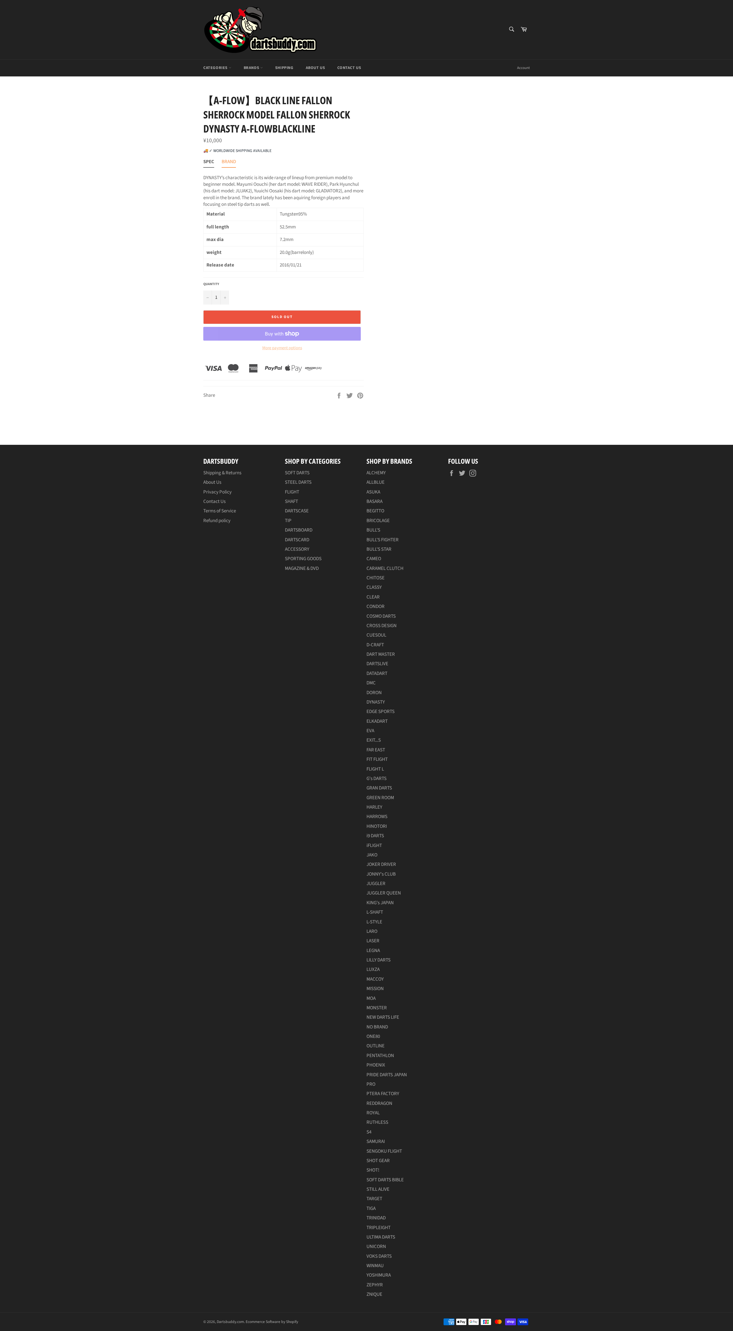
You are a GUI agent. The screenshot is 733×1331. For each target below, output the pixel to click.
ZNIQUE (374, 1294)
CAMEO (373, 558)
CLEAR (373, 597)
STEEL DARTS (298, 482)
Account (523, 67)
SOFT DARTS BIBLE (385, 1179)
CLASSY (374, 587)
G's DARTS (376, 778)
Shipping (284, 68)
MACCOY (375, 979)
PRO (370, 1084)
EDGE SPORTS (380, 711)
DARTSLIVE (377, 663)
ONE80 (373, 1036)
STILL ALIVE (377, 1189)
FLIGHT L (375, 769)
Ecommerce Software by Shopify (272, 1321)
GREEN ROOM (380, 797)
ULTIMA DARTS (380, 1237)
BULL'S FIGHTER (382, 539)
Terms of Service (219, 510)
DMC (371, 683)
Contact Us (349, 68)
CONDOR (375, 606)
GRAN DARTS (379, 788)
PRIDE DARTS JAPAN (386, 1074)
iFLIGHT (374, 845)
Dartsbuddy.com (230, 1321)
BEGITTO (375, 510)
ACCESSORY (297, 549)
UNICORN (376, 1246)
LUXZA (373, 969)
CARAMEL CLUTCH (384, 568)
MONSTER (376, 1007)
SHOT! (372, 1170)
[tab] (208, 163)
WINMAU (375, 1265)
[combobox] (511, 29)
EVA (370, 730)
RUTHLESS (377, 1122)
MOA (371, 998)
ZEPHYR (374, 1284)
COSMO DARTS (381, 616)
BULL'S (373, 530)
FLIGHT (292, 492)
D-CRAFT (375, 644)
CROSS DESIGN (381, 625)
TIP (288, 520)
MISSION (375, 988)
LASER (372, 940)
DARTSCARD (297, 539)
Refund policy (216, 520)
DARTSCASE (297, 510)
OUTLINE (375, 1045)
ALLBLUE (375, 482)
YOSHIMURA (378, 1275)
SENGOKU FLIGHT (384, 1151)
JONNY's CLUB (381, 874)
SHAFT (291, 501)
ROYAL (373, 1112)
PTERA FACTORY (382, 1093)
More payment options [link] (282, 348)
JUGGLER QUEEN (383, 893)
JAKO (371, 855)
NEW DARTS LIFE (382, 1017)
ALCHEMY (376, 472)
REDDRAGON (379, 1103)
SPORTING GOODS (303, 558)
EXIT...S (373, 740)
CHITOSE (375, 577)
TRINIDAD (376, 1218)
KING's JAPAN (380, 902)
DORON (374, 692)
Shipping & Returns (222, 472)
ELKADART (377, 721)
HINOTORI (376, 826)
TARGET (374, 1198)
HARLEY (374, 807)
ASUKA (373, 492)
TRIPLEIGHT (378, 1227)
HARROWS (376, 816)
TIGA (371, 1208)
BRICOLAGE (378, 520)
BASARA (374, 501)
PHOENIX (375, 1065)
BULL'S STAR (378, 549)
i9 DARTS (375, 835)
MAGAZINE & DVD (302, 568)
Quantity (211, 284)
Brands (252, 68)
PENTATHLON (380, 1055)
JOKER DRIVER (381, 864)
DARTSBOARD (298, 530)
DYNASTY (375, 702)
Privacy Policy (217, 492)
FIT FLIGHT (377, 759)
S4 (368, 1132)
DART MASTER (380, 654)
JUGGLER (375, 883)
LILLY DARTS (378, 960)
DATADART (376, 673)
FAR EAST (375, 750)
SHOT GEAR (378, 1160)
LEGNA (373, 950)
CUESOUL (376, 635)
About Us (315, 68)
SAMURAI (375, 1141)
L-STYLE (374, 922)
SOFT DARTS (297, 472)
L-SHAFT (374, 912)
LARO (371, 931)
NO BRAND (377, 1027)
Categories (216, 68)
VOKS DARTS (379, 1256)
